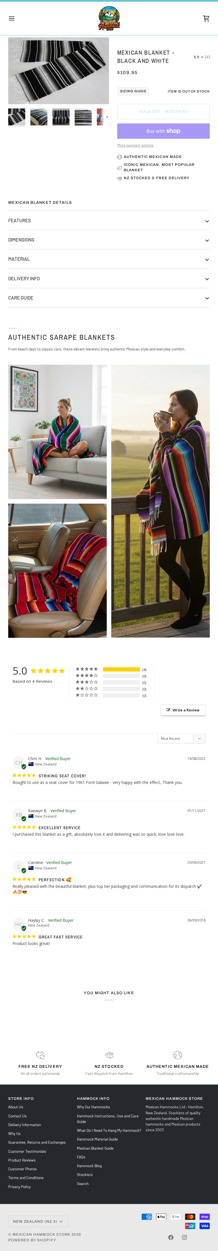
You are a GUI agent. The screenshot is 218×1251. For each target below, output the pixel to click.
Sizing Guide (133, 91)
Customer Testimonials (27, 1151)
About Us (15, 1106)
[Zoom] (58, 70)
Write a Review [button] (186, 710)
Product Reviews (22, 1160)
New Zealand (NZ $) (35, 1221)
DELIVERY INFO (24, 278)
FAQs (81, 1156)
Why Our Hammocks (93, 1106)
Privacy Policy (19, 1186)
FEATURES (19, 220)
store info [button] (21, 1098)
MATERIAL (19, 259)
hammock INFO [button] (93, 1098)
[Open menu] (16, 18)
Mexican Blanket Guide (95, 1148)
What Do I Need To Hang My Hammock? (109, 1130)
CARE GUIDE (20, 297)
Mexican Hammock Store (41, 1234)
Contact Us (17, 1115)
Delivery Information (24, 1124)
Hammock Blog (89, 1165)
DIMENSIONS (21, 239)
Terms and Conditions (26, 1177)
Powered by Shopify (32, 1240)
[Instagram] (184, 1237)
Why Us (14, 1133)
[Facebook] (170, 1237)
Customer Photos (22, 1168)
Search (83, 1183)
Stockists (85, 1174)
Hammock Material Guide (97, 1139)
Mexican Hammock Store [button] (174, 1098)
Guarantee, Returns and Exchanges (37, 1142)
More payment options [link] (135, 145)
